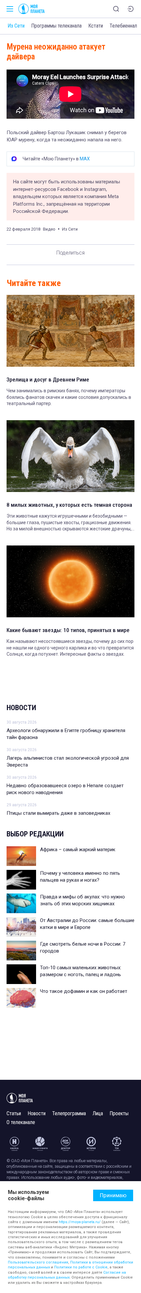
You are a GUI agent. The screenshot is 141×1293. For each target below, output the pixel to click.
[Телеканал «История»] (91, 1144)
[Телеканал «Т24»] (117, 1144)
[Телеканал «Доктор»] (65, 1144)
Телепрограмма (69, 1113)
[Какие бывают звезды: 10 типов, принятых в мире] (70, 581)
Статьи (14, 1113)
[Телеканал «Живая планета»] (40, 1144)
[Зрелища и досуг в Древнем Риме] (70, 331)
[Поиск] (116, 9)
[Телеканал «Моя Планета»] (31, 9)
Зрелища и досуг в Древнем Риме (48, 379)
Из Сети (16, 26)
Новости (21, 708)
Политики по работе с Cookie (81, 1267)
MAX (85, 158)
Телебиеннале (125, 26)
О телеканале (21, 1122)
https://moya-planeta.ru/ (80, 1222)
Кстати (95, 26)
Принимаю (113, 1195)
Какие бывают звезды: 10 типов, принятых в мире (68, 630)
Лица (97, 1113)
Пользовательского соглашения (38, 1262)
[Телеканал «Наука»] (14, 1144)
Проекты (119, 1113)
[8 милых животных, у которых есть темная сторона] (70, 456)
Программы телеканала (56, 26)
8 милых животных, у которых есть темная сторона (69, 505)
